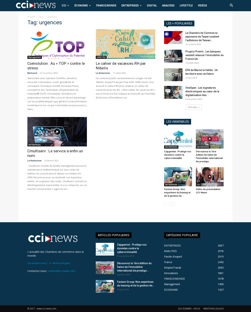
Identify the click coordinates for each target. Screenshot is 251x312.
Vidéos (202, 5)
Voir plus (192, 107)
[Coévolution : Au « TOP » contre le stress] (57, 44)
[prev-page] (166, 203)
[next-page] (172, 203)
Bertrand (32, 73)
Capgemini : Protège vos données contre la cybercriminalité (177, 154)
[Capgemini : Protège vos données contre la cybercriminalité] (178, 138)
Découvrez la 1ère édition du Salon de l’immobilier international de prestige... (134, 267)
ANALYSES (168, 5)
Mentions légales (61, 263)
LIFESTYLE (186, 5)
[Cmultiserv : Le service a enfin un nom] (57, 131)
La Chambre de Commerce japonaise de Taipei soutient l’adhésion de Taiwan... (202, 36)
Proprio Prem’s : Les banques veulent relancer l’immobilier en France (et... (204, 55)
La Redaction (103, 73)
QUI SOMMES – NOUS (189, 308)
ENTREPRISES (130, 5)
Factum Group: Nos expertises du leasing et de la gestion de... (177, 192)
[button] (231, 6)
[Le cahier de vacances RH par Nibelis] (125, 44)
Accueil (31, 16)
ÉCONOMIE (81, 5)
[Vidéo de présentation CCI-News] (210, 176)
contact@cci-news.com (61, 271)
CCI (64, 5)
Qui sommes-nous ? (37, 263)
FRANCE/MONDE (106, 5)
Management (34, 57)
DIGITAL (152, 5)
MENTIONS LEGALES (213, 308)
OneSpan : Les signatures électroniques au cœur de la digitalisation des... (202, 91)
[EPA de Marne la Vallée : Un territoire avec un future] (173, 74)
